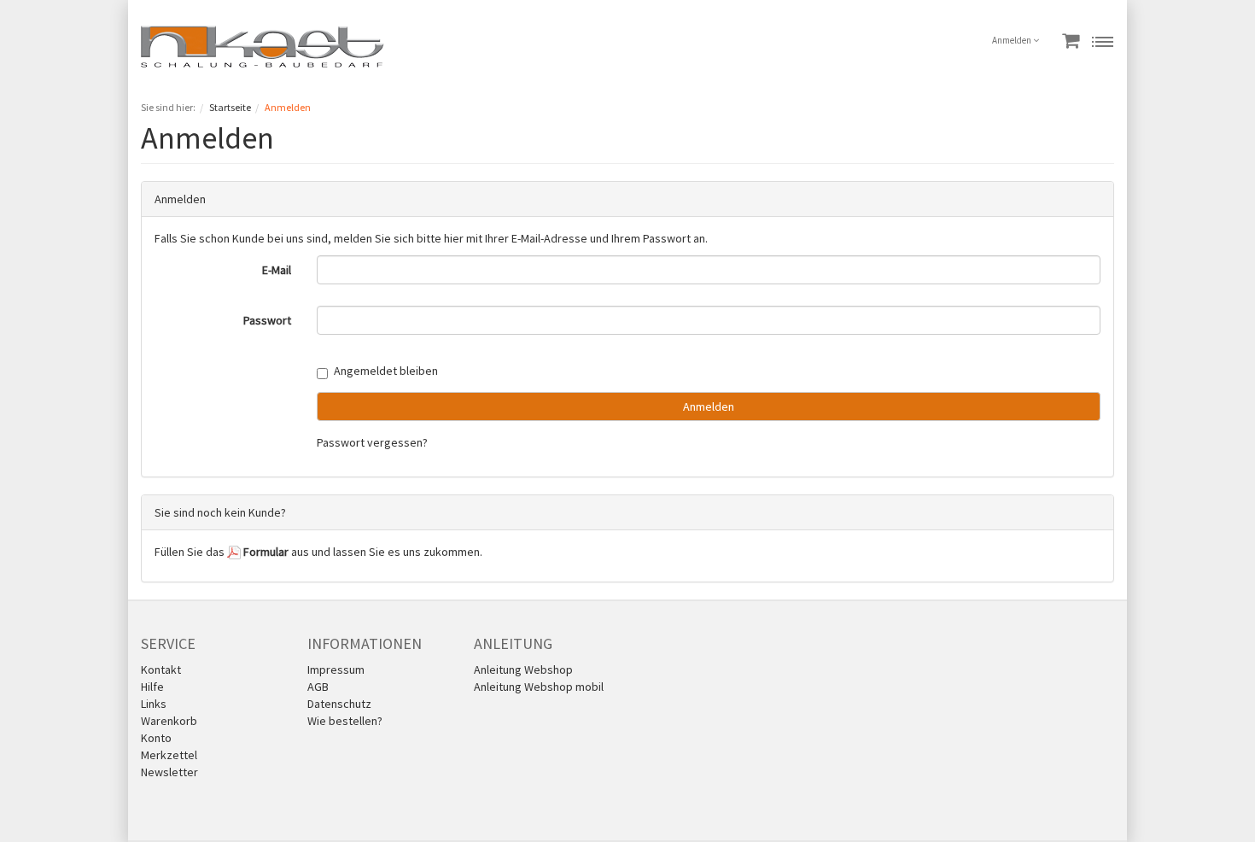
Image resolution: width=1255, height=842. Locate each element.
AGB (318, 686)
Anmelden (1012, 40)
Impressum (336, 669)
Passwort (267, 320)
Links (153, 703)
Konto (156, 738)
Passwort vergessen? (372, 442)
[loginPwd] (708, 320)
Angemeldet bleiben (386, 370)
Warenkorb (169, 720)
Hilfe (152, 686)
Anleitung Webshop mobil (539, 686)
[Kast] (262, 45)
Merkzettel (169, 755)
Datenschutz (339, 703)
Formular (265, 551)
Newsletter (169, 772)
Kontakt (161, 669)
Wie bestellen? (344, 720)
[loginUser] (708, 269)
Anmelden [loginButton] (708, 406)
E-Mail (276, 270)
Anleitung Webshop (523, 669)
